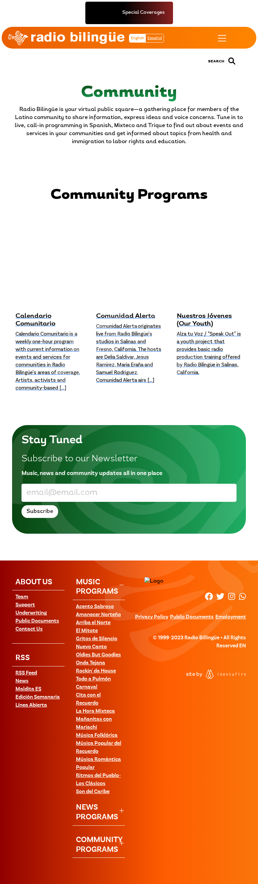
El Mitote (87, 631)
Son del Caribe (93, 791)
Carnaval (86, 687)
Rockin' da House (96, 671)
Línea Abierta (31, 705)
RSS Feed (26, 673)
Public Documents (37, 621)
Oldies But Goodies (98, 655)
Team (21, 597)
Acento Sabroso (95, 606)
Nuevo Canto (91, 647)
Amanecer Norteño (98, 614)
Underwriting (31, 613)
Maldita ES (28, 689)
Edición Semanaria (37, 697)
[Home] (66, 38)
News (22, 681)
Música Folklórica (97, 735)
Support (25, 605)
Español (154, 38)
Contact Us (29, 629)
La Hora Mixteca (95, 711)
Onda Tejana (90, 663)
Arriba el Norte (93, 623)
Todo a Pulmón (93, 679)
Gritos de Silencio (96, 639)
